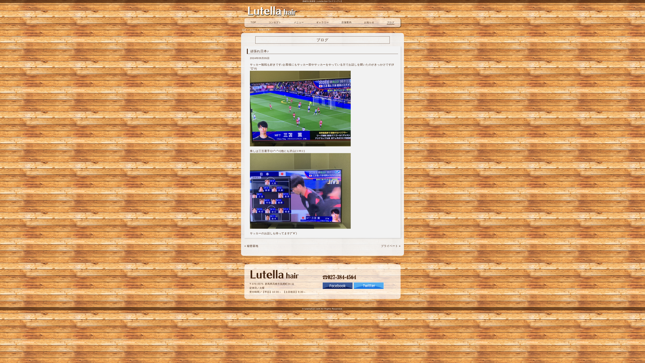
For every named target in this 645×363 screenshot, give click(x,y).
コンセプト (275, 22)
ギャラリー (322, 22)
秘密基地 (252, 246)
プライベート (389, 246)
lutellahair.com (312, 309)
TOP (253, 22)
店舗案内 (346, 22)
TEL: (339, 277)
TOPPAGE (272, 11)
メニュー (299, 22)
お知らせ (369, 22)
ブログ (390, 22)
